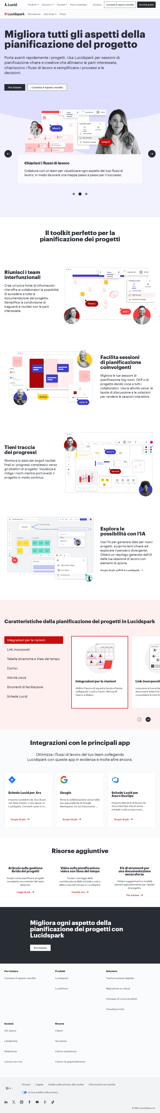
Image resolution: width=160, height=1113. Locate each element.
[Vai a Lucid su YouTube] (37, 1102)
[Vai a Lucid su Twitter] (13, 1102)
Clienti (59, 1030)
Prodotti (32, 4)
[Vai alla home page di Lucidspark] (15, 14)
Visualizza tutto (115, 1008)
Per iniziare (14, 87)
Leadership (11, 1040)
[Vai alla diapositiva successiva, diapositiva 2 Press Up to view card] (148, 719)
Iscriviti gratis (146, 4)
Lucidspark (61, 978)
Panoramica (34, 14)
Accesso (97, 4)
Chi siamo (10, 1030)
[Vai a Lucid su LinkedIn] (6, 1102)
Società (61, 4)
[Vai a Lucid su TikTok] (52, 1102)
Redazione (10, 1051)
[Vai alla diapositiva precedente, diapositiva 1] (8, 154)
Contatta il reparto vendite (120, 4)
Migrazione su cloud (118, 988)
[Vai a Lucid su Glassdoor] (45, 1102)
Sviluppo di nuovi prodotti (121, 998)
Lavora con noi (13, 1061)
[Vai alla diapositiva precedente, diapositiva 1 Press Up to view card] (139, 719)
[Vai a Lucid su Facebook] (29, 1102)
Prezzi (63, 14)
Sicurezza (61, 1040)
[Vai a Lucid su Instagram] (21, 1102)
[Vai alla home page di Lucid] (15, 5)
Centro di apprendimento (70, 1061)
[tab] (33, 640)
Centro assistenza (65, 1051)
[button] (74, 194)
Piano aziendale (78, 4)
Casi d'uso (49, 14)
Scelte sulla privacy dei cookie (66, 1084)
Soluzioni (47, 4)
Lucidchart (61, 988)
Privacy (26, 1084)
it (10, 1088)
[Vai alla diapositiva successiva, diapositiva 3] (152, 154)
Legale (39, 1084)
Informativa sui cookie (102, 1084)
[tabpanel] (100, 672)
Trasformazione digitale (120, 978)
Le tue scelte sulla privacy (43, 1092)
